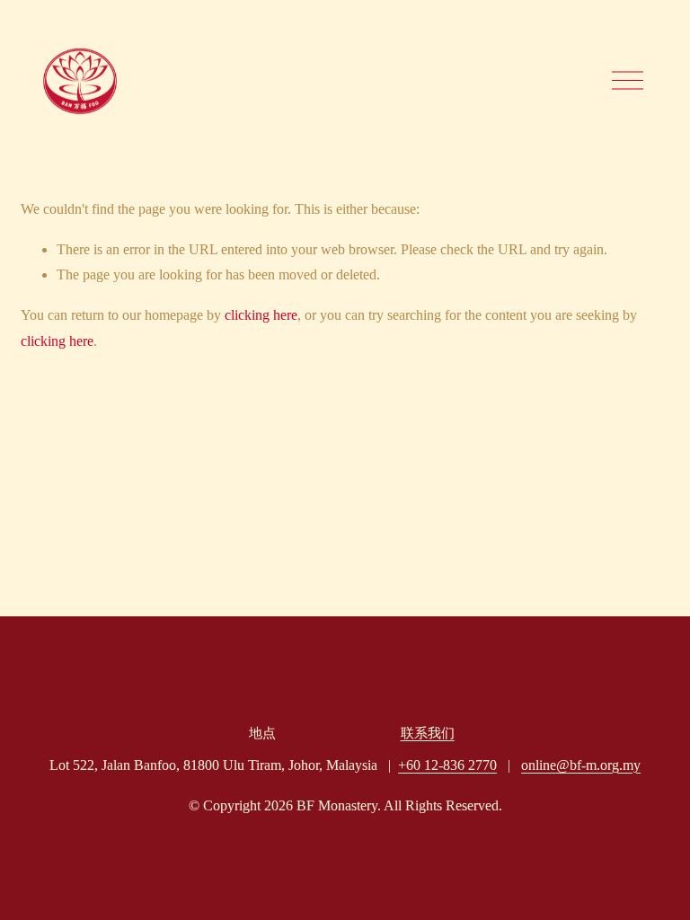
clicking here (261, 315)
